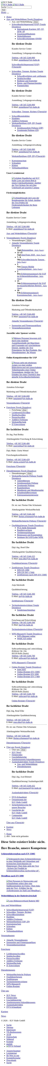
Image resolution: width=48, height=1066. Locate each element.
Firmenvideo (17, 755)
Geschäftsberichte (19, 757)
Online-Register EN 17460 (28, 676)
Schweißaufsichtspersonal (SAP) (20, 910)
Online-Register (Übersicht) (23, 701)
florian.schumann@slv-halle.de (32, 516)
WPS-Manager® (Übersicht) (24, 663)
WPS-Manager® (13, 984)
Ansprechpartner (13, 1051)
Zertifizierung (12, 979)
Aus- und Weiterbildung (27, 764)
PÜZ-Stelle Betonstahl (26, 528)
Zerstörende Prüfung (25, 485)
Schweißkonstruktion (21, 116)
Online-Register (13, 986)
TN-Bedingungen (13, 1032)
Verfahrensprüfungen (26, 532)
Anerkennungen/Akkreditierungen (26, 759)
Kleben (15, 165)
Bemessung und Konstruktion (29, 535)
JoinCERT (21, 669)
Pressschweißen (18, 417)
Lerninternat (11, 1053)
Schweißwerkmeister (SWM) (29, 38)
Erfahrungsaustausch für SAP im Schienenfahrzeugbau (31, 276)
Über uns (5, 991)
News (8, 829)
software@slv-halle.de (28, 658)
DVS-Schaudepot (19, 797)
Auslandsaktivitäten (14, 1005)
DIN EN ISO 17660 (25, 572)
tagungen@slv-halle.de (28, 316)
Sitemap (9, 1027)
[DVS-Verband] (13, 1046)
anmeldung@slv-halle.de (29, 60)
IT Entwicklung (18, 424)
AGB (8, 1034)
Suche (3, 7)
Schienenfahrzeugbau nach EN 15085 (18, 854)
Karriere (9, 827)
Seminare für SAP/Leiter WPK (30, 537)
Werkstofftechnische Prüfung (18, 974)
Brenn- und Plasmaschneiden (29, 83)
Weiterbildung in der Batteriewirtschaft (19, 896)
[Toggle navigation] (8, 13)
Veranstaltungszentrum (21, 328)
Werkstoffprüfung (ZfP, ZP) (18, 922)
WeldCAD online (24, 638)
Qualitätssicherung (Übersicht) (24, 563)
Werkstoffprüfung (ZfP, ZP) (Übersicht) (28, 156)
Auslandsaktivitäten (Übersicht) (25, 792)
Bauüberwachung (24, 530)
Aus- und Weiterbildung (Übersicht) (21, 233)
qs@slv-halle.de (25, 596)
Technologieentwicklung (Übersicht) (27, 629)
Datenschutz (11, 1037)
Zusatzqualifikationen (26, 34)
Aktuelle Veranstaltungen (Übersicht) (27, 321)
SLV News (16, 752)
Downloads (11, 1060)
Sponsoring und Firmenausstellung (26, 325)
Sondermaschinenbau (26, 610)
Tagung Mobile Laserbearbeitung (29, 268)
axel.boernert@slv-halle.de (30, 788)
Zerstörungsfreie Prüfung (27, 483)
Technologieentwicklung (16, 981)
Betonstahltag (33, 250)
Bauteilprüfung (23, 488)
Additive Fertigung (20, 121)
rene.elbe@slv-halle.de (28, 559)
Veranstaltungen (8, 935)
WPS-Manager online (26, 636)
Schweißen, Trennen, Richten (18, 912)
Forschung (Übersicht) (15, 466)
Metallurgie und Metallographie (30, 490)
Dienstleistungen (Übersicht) (18, 743)
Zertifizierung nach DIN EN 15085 (32, 575)
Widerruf (10, 1039)
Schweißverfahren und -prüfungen (31, 76)
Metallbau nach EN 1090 (12, 876)
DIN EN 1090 (23, 570)
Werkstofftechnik (19, 422)
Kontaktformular (13, 1058)
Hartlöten (16, 118)
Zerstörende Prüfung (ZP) (28, 130)
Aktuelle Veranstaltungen (17, 940)
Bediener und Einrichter (27, 81)
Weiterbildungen (24, 36)
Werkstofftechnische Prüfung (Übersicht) (29, 521)
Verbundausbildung (20, 168)
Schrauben (16, 163)
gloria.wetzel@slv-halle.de (24, 462)
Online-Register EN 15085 (28, 672)
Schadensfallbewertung (27, 492)
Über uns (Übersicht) (15, 822)
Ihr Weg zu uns (12, 1055)
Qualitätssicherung (14, 977)
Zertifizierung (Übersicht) (22, 601)
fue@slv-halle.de (26, 625)
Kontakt (9, 1041)
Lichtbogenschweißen (21, 412)
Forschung (5, 949)
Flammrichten (23, 85)
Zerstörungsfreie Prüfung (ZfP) (30, 128)
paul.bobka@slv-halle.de (23, 446)
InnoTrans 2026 (34, 255)
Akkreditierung (23, 481)
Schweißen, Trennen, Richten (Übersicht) (29, 111)
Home (9, 834)
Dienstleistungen (24, 766)
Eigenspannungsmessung (27, 495)
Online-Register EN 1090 (28, 674)
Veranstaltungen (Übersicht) (18, 403)
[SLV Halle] (12, 4)
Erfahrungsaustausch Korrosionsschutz (30, 294)
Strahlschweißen (24, 78)
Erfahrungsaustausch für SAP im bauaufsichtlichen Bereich (32, 285)
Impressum (11, 1030)
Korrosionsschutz (19, 161)
